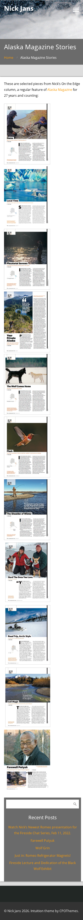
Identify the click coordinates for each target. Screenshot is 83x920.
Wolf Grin (42, 848)
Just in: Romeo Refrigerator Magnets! (43, 855)
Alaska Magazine (59, 89)
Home (8, 57)
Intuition (37, 911)
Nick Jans (19, 8)
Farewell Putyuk (42, 840)
